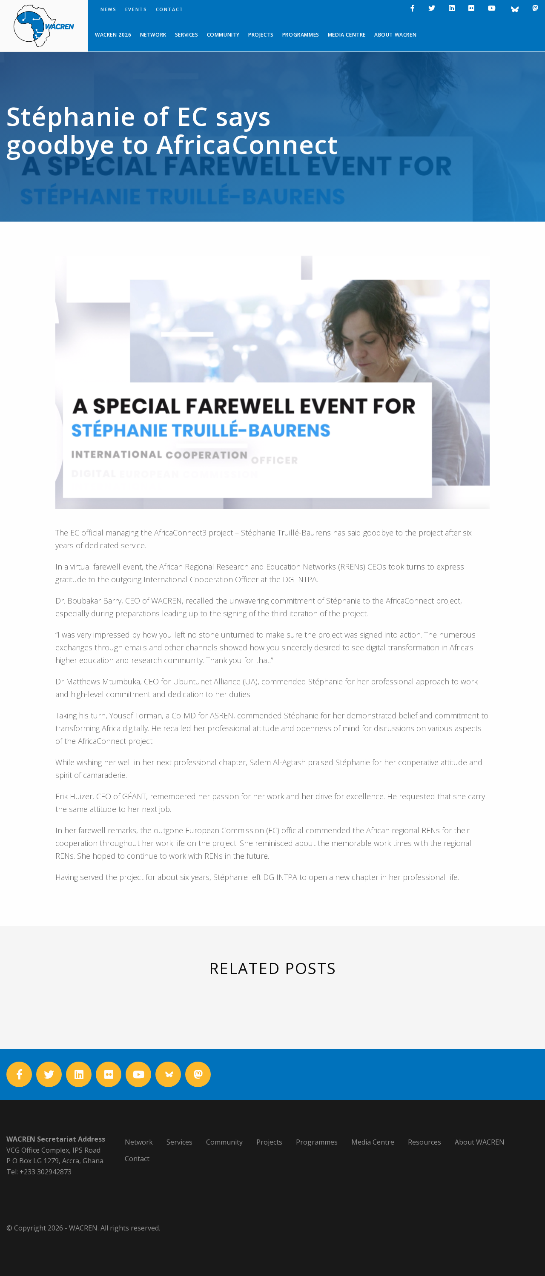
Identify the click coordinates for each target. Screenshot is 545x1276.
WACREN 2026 (113, 34)
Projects (261, 34)
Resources (424, 1142)
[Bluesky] (513, 9)
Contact (170, 9)
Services (186, 34)
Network (153, 34)
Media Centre (347, 34)
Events (136, 9)
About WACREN (395, 34)
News (108, 9)
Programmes (300, 34)
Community (223, 34)
